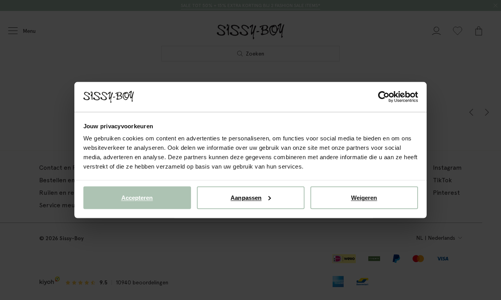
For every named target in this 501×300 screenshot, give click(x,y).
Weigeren (364, 197)
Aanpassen (246, 197)
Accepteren (137, 197)
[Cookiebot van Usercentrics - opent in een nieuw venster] (384, 97)
